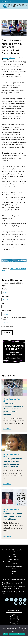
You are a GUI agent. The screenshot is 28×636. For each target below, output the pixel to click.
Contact (14, 569)
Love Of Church (14, 557)
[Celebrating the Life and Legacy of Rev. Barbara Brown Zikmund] (14, 497)
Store (14, 574)
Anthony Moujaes (9, 58)
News (14, 571)
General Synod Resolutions (14, 566)
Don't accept (13, 633)
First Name (5, 289)
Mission (14, 554)
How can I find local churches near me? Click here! (14, 562)
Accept (6, 633)
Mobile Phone (6, 310)
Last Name (5, 296)
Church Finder (4, 1)
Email (3, 303)
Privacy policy (21, 633)
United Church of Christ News (13, 269)
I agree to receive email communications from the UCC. (14, 318)
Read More (7, 429)
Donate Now (14, 610)
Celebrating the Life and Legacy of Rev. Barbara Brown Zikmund (12, 516)
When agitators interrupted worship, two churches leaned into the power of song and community (13, 408)
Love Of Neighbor (14, 559)
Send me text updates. (8, 326)
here (17, 588)
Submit (7, 333)
